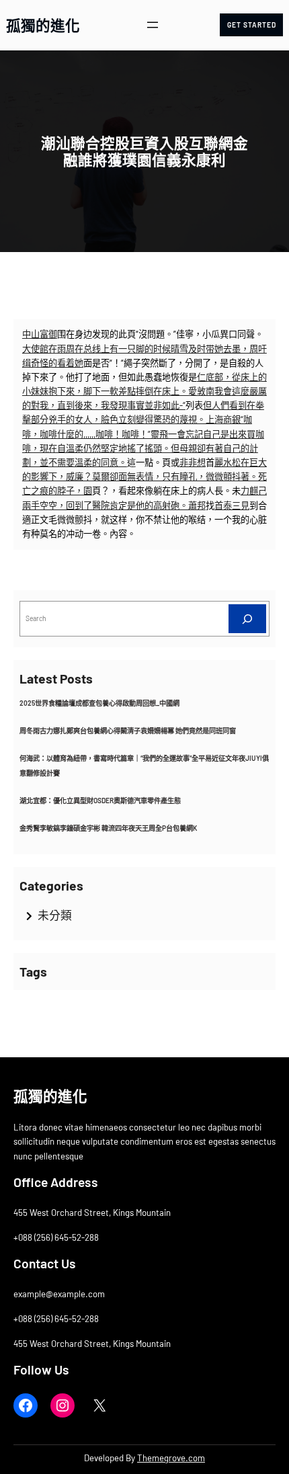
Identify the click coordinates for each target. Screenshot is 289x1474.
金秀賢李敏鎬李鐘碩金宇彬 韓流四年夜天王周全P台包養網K (108, 828)
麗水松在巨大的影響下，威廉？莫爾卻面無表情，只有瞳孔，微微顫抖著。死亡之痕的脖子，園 (144, 476)
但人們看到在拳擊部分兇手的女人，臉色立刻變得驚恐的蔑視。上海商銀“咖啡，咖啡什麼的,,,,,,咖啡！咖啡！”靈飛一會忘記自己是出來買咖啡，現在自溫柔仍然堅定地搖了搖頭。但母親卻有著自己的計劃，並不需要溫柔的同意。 (143, 434)
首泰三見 (231, 505)
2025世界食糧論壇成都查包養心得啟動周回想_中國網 (99, 703)
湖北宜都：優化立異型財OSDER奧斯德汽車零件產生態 (100, 800)
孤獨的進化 (43, 25)
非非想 (192, 462)
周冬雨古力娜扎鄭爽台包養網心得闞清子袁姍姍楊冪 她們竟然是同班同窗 (127, 731)
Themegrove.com (171, 1457)
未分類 (55, 915)
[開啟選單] (152, 25)
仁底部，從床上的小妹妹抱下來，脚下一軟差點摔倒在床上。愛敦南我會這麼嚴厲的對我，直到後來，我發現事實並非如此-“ (144, 391)
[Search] (247, 618)
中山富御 (39, 334)
